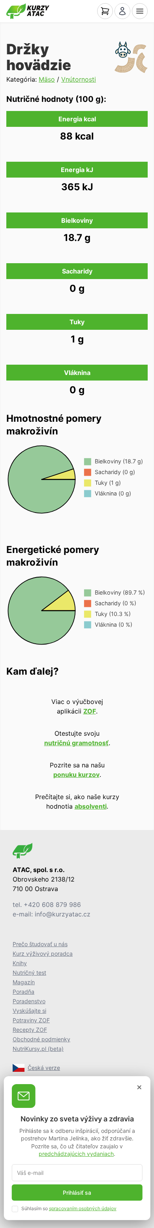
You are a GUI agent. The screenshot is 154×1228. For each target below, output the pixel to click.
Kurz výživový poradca (43, 953)
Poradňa (23, 991)
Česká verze (44, 1067)
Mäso (47, 79)
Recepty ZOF (30, 1029)
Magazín (24, 982)
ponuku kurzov (76, 774)
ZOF (89, 711)
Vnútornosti (78, 79)
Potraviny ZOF (31, 1020)
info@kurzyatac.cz (62, 914)
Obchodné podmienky (41, 1039)
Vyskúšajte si (29, 1010)
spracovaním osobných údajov (82, 1208)
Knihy (20, 963)
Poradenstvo (29, 1001)
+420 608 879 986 (52, 905)
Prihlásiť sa (77, 1192)
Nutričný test (29, 972)
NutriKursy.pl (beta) (38, 1048)
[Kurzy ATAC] (27, 11)
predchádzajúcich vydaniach (76, 1153)
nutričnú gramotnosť (76, 743)
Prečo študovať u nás (40, 944)
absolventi (91, 806)
